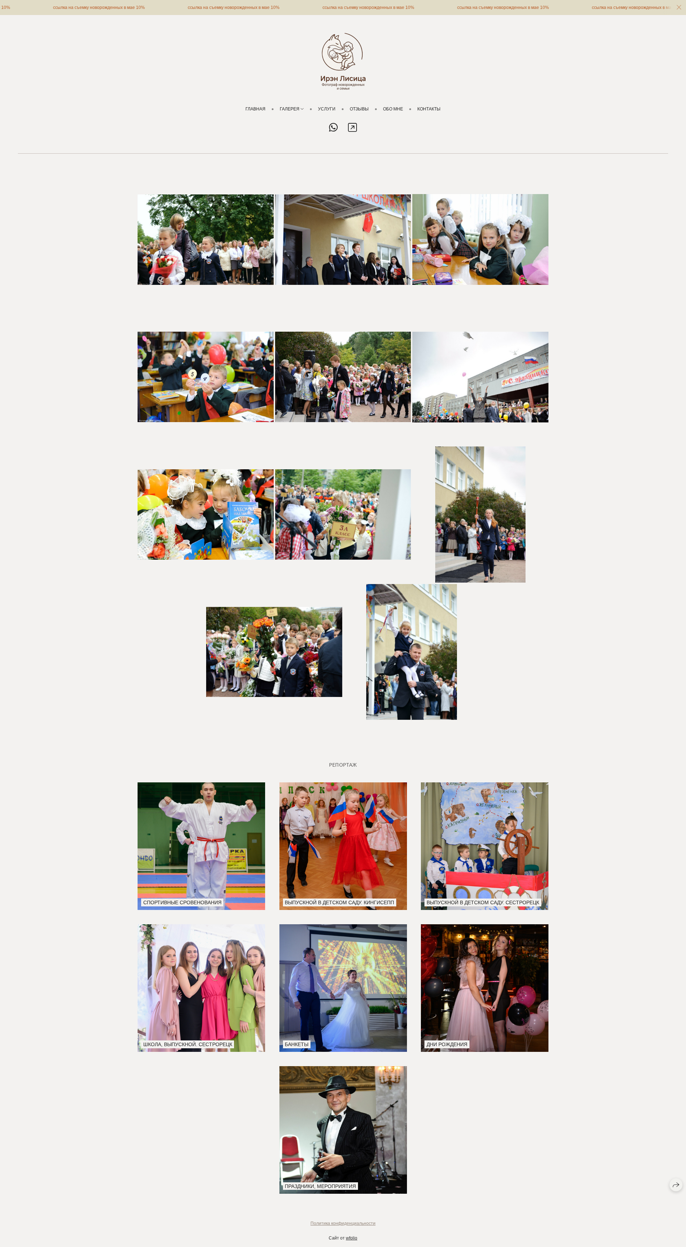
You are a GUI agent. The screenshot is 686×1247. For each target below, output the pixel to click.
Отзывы (359, 109)
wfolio (351, 1238)
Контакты (429, 109)
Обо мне (393, 109)
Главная (255, 109)
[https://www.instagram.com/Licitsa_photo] (352, 127)
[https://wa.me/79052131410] (333, 127)
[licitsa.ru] (343, 61)
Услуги (326, 109)
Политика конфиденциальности (343, 1223)
